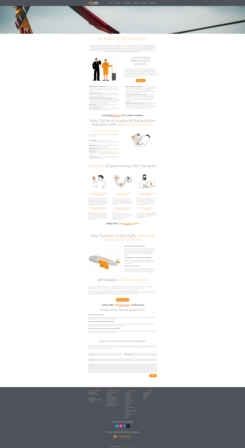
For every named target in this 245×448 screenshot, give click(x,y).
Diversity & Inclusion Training (113, 404)
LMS (110, 3)
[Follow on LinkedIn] (117, 426)
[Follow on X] (128, 426)
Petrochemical (128, 399)
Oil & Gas (127, 394)
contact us (140, 80)
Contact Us (153, 3)
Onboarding (109, 394)
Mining (126, 417)
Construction (128, 392)
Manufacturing (128, 414)
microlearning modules (122, 198)
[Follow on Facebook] (124, 426)
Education (127, 404)
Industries (127, 3)
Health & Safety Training (112, 397)
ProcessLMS (140, 203)
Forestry (127, 415)
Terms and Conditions (123, 446)
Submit (153, 375)
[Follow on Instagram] (120, 426)
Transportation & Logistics (130, 410)
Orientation (109, 395)
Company (144, 3)
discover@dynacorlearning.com (95, 399)
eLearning (117, 3)
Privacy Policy (131, 446)
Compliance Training (111, 392)
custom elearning (124, 47)
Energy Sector (128, 395)
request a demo (122, 299)
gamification (137, 317)
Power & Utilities (128, 400)
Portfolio (136, 3)
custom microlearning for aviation (108, 150)
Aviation (127, 405)
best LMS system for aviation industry (146, 290)
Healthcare (127, 402)
